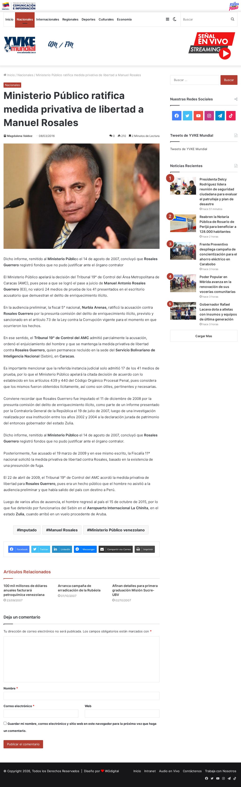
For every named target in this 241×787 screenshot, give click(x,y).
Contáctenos (192, 771)
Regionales (70, 19)
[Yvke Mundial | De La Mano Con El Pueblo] (40, 45)
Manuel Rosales (63, 530)
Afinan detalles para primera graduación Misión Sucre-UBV (135, 590)
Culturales (106, 19)
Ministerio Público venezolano (117, 530)
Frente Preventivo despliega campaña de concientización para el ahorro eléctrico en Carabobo (218, 254)
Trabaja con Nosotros (220, 771)
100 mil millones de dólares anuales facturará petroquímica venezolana (25, 590)
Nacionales (25, 19)
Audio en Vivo (169, 771)
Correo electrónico (19, 706)
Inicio (9, 19)
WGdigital (112, 771)
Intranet (150, 771)
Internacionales (47, 19)
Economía (124, 19)
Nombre (11, 688)
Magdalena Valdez (19, 136)
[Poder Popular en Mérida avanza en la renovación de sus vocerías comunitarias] (183, 283)
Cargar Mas (203, 336)
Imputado (28, 530)
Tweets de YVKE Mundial (188, 149)
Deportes (88, 19)
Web (88, 706)
